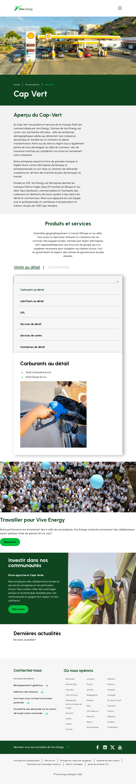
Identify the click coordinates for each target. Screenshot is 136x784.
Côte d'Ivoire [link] (72, 695)
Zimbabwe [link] (112, 727)
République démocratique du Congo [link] (74, 704)
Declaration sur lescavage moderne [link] (44, 764)
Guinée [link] (69, 729)
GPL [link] (22, 312)
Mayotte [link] (91, 716)
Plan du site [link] (49, 760)
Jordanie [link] (91, 679)
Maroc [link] (90, 722)
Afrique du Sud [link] (114, 700)
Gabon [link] (69, 718)
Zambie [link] (111, 722)
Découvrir (10, 542)
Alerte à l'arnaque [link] (74, 764)
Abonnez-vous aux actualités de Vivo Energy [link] (39, 747)
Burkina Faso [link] (71, 684)
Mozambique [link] (93, 727)
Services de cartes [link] (31, 335)
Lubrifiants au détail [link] (32, 301)
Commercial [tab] (58, 267)
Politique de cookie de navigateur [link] (76, 760)
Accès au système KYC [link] (98, 764)
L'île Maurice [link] (93, 711)
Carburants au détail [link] (32, 289)
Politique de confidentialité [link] (26, 760)
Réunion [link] (111, 684)
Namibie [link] (111, 679)
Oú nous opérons (32, 84)
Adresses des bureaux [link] (26, 691)
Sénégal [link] (111, 695)
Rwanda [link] (111, 690)
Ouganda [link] (111, 716)
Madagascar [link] (92, 695)
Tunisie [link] (110, 711)
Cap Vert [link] (70, 690)
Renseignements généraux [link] (28, 685)
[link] (24, 8)
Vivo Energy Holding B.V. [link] (68, 774)
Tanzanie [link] (111, 706)
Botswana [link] (70, 679)
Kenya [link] (89, 684)
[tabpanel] (68, 365)
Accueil (17, 84)
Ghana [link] (68, 724)
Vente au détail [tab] (27, 267)
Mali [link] (89, 706)
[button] (119, 8)
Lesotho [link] (90, 690)
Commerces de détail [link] (32, 347)
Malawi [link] (90, 700)
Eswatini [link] (69, 713)
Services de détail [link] (30, 324)
